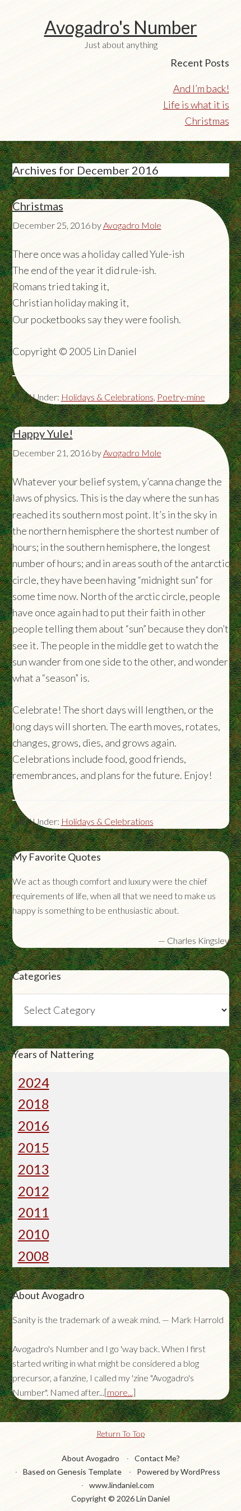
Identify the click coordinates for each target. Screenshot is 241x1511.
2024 (33, 1082)
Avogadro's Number (120, 27)
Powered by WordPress (178, 1471)
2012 (33, 1191)
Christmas (207, 121)
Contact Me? (157, 1458)
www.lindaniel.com (121, 1485)
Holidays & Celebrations (107, 396)
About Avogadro (90, 1458)
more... (120, 1392)
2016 (33, 1125)
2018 (33, 1104)
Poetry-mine (181, 396)
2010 (33, 1234)
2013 (33, 1169)
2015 (33, 1147)
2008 (33, 1256)
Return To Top (120, 1433)
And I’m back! (201, 88)
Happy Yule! (42, 433)
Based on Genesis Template (72, 1471)
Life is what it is (196, 104)
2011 (33, 1212)
